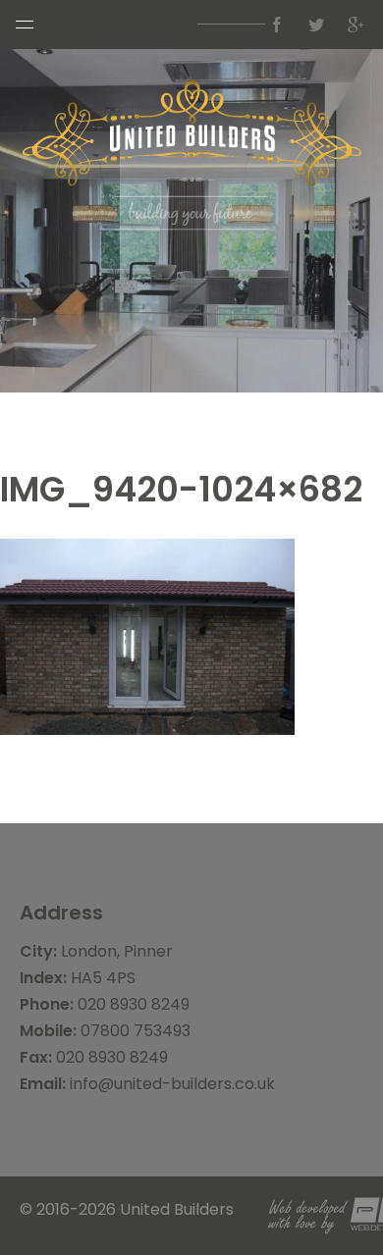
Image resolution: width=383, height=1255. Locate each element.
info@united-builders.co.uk (172, 1083)
